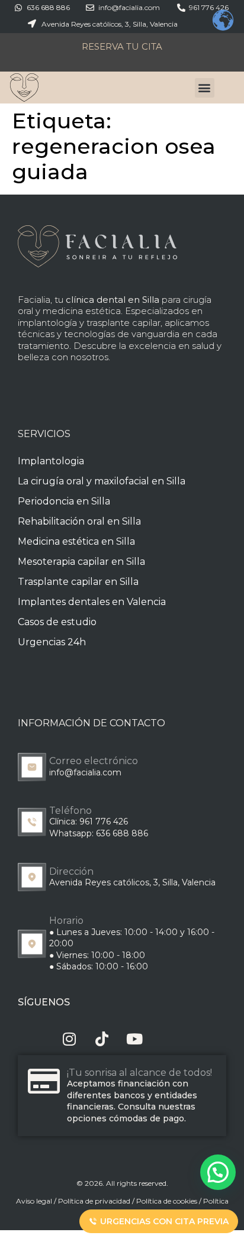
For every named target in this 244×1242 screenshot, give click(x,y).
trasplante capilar (123, 322)
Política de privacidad (94, 1200)
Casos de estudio (57, 622)
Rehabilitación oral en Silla (79, 521)
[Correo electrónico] (32, 767)
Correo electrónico (93, 760)
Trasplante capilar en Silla (78, 581)
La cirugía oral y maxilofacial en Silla (101, 481)
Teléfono (70, 810)
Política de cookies (166, 1200)
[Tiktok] (102, 1038)
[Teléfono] (32, 822)
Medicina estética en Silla (76, 541)
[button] (204, 88)
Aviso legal (34, 1200)
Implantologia (51, 461)
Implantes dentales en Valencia (92, 601)
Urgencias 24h (52, 642)
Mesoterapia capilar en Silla (81, 561)
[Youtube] (134, 1038)
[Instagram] (69, 1038)
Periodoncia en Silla (64, 501)
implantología (47, 322)
